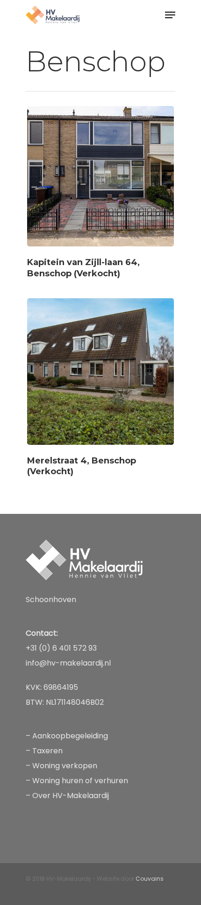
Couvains (150, 879)
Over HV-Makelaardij (70, 795)
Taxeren (47, 750)
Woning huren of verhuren (80, 780)
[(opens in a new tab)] (100, 193)
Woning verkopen (65, 765)
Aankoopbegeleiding (70, 735)
